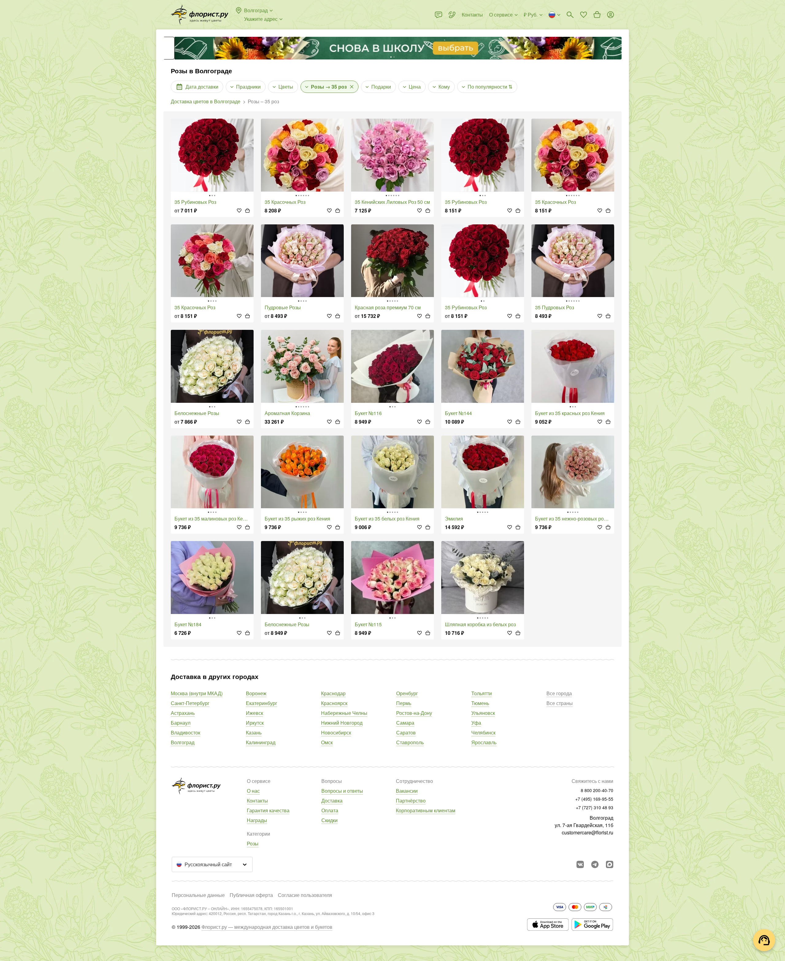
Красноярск (334, 703)
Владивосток (185, 732)
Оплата (329, 810)
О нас (253, 790)
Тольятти (481, 693)
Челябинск (483, 732)
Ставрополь (410, 742)
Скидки (329, 820)
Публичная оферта (251, 894)
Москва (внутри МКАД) (197, 693)
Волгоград (182, 742)
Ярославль (483, 742)
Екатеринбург (261, 703)
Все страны (559, 703)
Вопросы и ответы (342, 790)
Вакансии (407, 790)
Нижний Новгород (341, 722)
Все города (559, 693)
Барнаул (180, 722)
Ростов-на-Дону (414, 712)
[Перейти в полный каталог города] (200, 15)
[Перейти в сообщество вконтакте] (580, 864)
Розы (252, 843)
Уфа (476, 722)
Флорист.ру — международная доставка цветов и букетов (266, 926)
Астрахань (183, 712)
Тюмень (480, 703)
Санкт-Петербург (190, 703)
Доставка (332, 800)
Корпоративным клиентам (425, 810)
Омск (327, 742)
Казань (254, 732)
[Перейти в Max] (609, 864)
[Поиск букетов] (570, 15)
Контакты (257, 800)
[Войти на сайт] (610, 15)
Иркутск (255, 722)
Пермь (403, 703)
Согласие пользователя (305, 894)
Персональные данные (198, 894)
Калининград (260, 742)
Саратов (406, 732)
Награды (257, 820)
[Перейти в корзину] (597, 15)
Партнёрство (411, 800)
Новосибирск (336, 732)
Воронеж (256, 693)
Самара (405, 722)
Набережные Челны (344, 712)
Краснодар (333, 693)
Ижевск (254, 712)
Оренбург (407, 693)
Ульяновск (483, 712)
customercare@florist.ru (587, 832)
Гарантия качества (268, 810)
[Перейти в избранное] (583, 15)
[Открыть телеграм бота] (595, 864)
